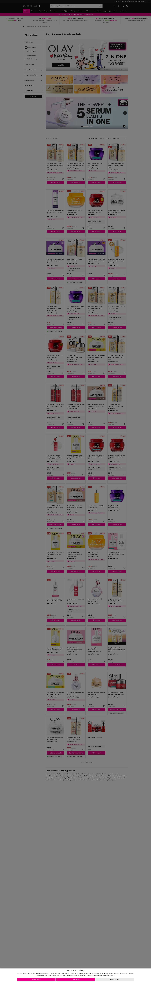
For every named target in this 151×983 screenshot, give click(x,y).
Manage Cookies (114, 979)
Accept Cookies (36, 979)
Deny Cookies (75, 979)
